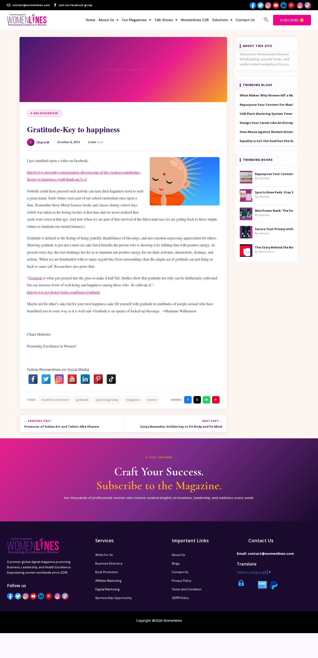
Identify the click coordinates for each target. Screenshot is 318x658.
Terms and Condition (187, 589)
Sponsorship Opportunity (113, 598)
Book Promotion (106, 572)
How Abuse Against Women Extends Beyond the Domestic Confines (266, 132)
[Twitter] (46, 379)
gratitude (82, 399)
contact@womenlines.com (271, 553)
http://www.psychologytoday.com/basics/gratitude (63, 292)
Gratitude (35, 277)
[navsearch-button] (266, 20)
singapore (132, 399)
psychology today (107, 399)
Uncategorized (45, 113)
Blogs (176, 563)
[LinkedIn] (85, 379)
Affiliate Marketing (108, 581)
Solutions (220, 20)
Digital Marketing (107, 589)
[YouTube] (72, 379)
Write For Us (104, 555)
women (152, 399)
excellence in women (54, 399)
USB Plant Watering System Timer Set (266, 114)
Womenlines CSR (195, 20)
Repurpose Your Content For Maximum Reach (266, 105)
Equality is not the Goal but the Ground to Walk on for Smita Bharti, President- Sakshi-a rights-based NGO (266, 141)
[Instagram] (59, 379)
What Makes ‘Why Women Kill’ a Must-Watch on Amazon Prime (266, 95)
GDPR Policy (180, 598)
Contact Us (245, 20)
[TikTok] (111, 379)
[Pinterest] (98, 379)
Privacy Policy (181, 581)
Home (90, 20)
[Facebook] (33, 379)
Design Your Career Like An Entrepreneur (266, 123)
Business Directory (108, 563)
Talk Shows (163, 20)
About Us (106, 20)
